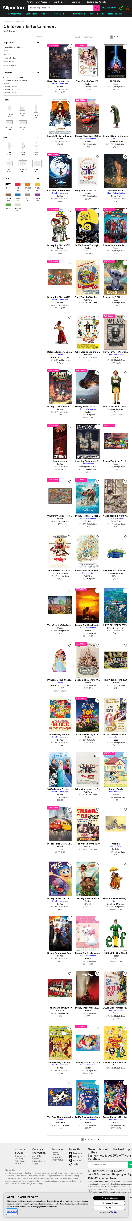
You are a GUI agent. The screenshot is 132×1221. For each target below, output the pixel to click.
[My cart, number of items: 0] (127, 8)
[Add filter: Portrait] (9, 108)
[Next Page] (127, 37)
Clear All (39, 36)
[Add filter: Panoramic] (23, 122)
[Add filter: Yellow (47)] (37, 184)
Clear (33, 72)
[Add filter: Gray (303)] (27, 194)
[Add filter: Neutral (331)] (18, 204)
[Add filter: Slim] (36, 108)
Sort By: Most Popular (84, 37)
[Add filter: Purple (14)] (37, 194)
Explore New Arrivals (96, 2)
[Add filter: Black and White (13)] (8, 184)
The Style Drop (14, 14)
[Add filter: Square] (23, 108)
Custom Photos (61, 14)
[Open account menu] (115, 8)
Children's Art (19, 21)
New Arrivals (79, 14)
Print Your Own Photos (36, 2)
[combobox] (60, 8)
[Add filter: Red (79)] (18, 184)
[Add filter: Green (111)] (8, 204)
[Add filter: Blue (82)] (18, 194)
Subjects (7, 21)
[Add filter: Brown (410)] (8, 194)
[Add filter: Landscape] (9, 122)
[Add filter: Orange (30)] (27, 184)
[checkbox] (9, 148)
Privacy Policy (12, 1211)
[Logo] (14, 7)
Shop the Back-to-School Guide (66, 2)
